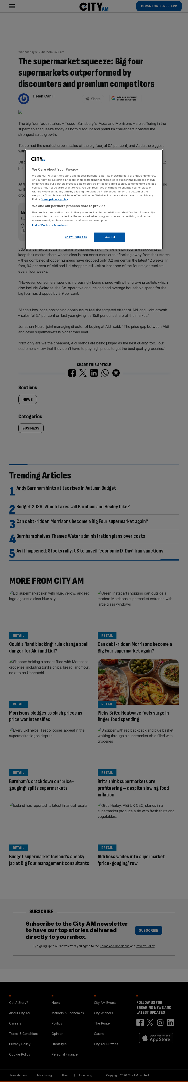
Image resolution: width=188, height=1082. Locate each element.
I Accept (109, 237)
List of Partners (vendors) (50, 225)
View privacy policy (54, 199)
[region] (94, 199)
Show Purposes (76, 236)
